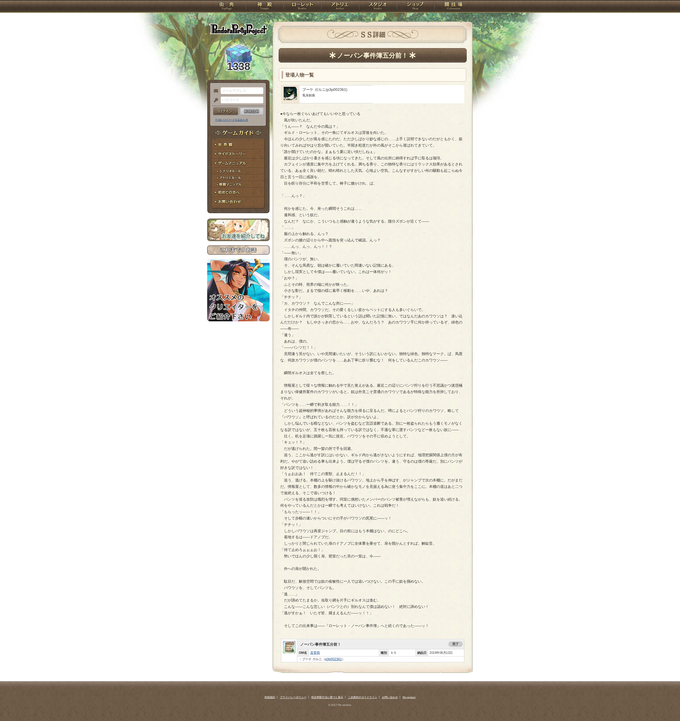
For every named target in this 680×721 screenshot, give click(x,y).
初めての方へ (238, 192)
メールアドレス (214, 91)
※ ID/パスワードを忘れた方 (231, 119)
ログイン (225, 111)
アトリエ (340, 6)
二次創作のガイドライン (362, 697)
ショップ (415, 6)
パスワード (214, 100)
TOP (226, 6)
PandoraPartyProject (238, 29)
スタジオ (378, 6)
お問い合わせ (238, 202)
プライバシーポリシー (293, 697)
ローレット (302, 6)
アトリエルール (238, 178)
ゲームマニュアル (238, 163)
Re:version (409, 697)
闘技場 (453, 6)
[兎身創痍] (290, 99)
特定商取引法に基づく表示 (327, 697)
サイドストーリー (238, 154)
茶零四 (315, 653)
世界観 (238, 145)
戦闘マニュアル (238, 184)
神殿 (264, 6)
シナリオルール (238, 171)
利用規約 (270, 697)
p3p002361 (333, 659)
